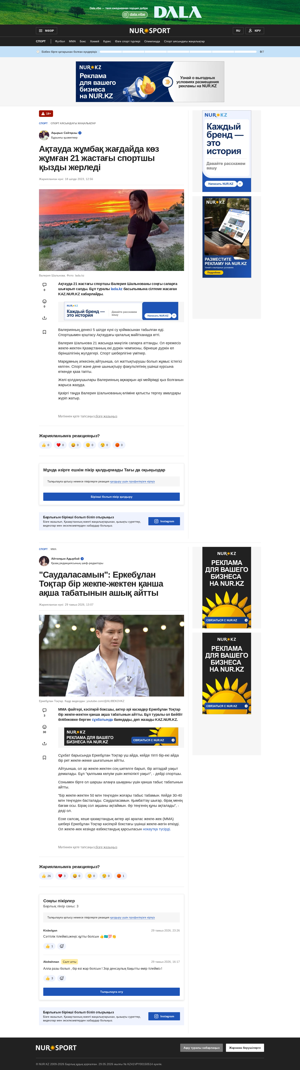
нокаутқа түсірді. (157, 829)
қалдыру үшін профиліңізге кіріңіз (132, 481)
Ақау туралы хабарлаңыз (201, 1047)
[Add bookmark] (44, 332)
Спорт (41, 41)
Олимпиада (152, 41)
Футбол (60, 41)
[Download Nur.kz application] (150, 12)
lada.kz (116, 289)
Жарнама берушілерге (245, 1047)
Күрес (107, 41)
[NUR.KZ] (150, 31)
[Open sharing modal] (44, 317)
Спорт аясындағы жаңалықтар (184, 41)
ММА (72, 41)
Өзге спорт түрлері (127, 41)
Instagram (167, 521)
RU (238, 30)
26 (49, 876)
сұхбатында (103, 720)
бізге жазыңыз (106, 416)
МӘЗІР (49, 30)
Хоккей (94, 41)
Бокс (83, 41)
